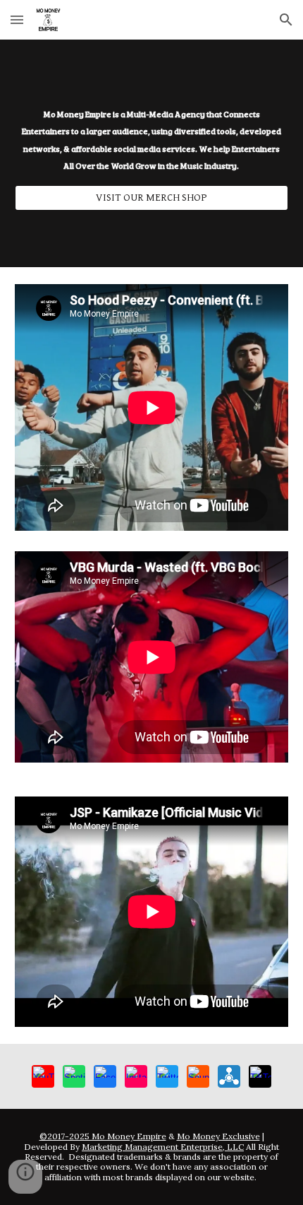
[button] (17, 19)
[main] (152, 140)
